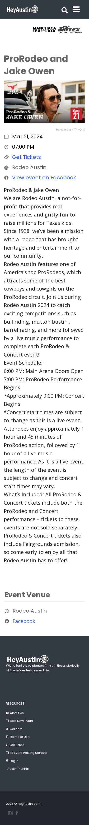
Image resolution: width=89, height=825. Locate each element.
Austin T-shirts (18, 768)
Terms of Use (19, 736)
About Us (17, 713)
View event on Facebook (44, 177)
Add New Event (21, 721)
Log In (14, 761)
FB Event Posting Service (28, 752)
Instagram (10, 813)
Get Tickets (26, 157)
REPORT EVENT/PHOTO (70, 129)
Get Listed (16, 745)
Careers (16, 729)
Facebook (24, 621)
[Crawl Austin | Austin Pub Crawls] (52, 29)
